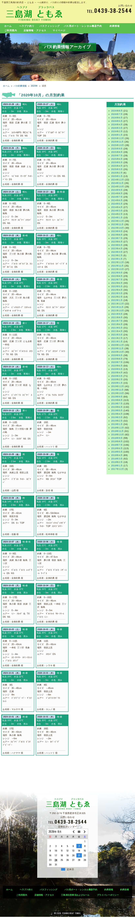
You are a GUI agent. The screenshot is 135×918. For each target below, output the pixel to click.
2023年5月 (117, 245)
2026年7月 (117, 114)
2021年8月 (117, 317)
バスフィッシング (50, 26)
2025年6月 (117, 159)
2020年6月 (117, 365)
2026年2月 (117, 131)
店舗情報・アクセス (35, 30)
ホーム (8, 26)
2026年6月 (117, 117)
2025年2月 (117, 172)
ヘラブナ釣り (26, 26)
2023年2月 (117, 255)
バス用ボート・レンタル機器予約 (83, 26)
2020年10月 (117, 352)
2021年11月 (117, 307)
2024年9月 (117, 190)
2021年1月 (117, 341)
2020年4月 (117, 372)
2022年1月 (117, 300)
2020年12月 (117, 345)
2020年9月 (117, 355)
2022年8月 (117, 276)
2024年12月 (117, 179)
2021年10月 (117, 310)
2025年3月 (117, 169)
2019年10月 (117, 393)
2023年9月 (117, 231)
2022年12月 (117, 262)
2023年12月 (117, 221)
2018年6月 (117, 448)
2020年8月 (117, 358)
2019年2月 (117, 420)
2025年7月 (117, 155)
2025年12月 (117, 138)
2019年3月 (117, 417)
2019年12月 (117, 386)
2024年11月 (117, 183)
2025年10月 (117, 145)
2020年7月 (117, 362)
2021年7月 (117, 321)
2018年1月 (117, 465)
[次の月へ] (85, 831)
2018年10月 (117, 434)
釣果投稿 (124, 889)
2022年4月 (117, 290)
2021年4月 (117, 331)
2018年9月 (117, 438)
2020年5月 (117, 369)
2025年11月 (117, 141)
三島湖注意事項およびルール (75, 895)
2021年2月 (117, 338)
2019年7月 (117, 403)
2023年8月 (117, 234)
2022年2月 (117, 296)
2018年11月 (117, 431)
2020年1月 (117, 383)
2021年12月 (117, 303)
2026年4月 (117, 124)
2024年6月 (117, 200)
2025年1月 (117, 176)
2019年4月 (117, 414)
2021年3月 (117, 334)
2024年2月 (117, 214)
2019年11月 (117, 389)
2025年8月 (117, 152)
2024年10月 (117, 186)
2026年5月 (117, 121)
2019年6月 (117, 407)
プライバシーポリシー (108, 895)
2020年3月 (117, 376)
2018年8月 (117, 441)
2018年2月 (117, 462)
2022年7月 (117, 279)
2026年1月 (117, 135)
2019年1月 (117, 424)
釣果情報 (115, 26)
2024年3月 (117, 210)
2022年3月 (117, 293)
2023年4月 (117, 248)
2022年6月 (117, 283)
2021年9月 (117, 314)
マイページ (59, 30)
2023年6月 (117, 241)
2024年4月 (117, 207)
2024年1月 (117, 217)
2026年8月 (117, 110)
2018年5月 (117, 451)
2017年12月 (117, 469)
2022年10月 (117, 269)
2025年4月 (117, 166)
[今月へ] (79, 831)
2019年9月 (117, 396)
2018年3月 (117, 458)
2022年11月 (117, 265)
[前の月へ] (73, 831)
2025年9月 (117, 148)
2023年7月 (117, 238)
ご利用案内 (10, 30)
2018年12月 (117, 427)
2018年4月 (117, 455)
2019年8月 (117, 400)
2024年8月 (117, 193)
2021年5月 (117, 327)
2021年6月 (117, 324)
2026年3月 (117, 128)
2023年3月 (117, 252)
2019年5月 (117, 410)
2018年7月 (117, 445)
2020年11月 (117, 348)
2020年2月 (117, 379)
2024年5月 (117, 203)
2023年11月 (117, 224)
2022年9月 (117, 272)
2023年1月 (117, 259)
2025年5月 (117, 162)
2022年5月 (117, 286)
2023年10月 (117, 228)
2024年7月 (117, 197)
